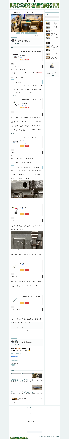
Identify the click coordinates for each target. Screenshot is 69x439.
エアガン (15, 353)
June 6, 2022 (25, 327)
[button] (35, 33)
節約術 (45, 436)
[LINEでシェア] (31, 33)
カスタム (18, 353)
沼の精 (16, 39)
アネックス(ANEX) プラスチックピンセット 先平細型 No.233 (30, 296)
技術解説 (42, 436)
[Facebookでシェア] (22, 33)
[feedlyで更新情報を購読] (17, 43)
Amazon (22, 59)
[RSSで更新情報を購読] (18, 43)
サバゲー (21, 353)
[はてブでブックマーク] (27, 33)
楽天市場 (26, 59)
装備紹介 (38, 436)
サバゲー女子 (57, 436)
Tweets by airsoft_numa (14, 356)
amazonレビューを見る (23, 57)
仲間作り (49, 436)
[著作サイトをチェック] (15, 43)
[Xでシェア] (18, 33)
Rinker (23, 54)
